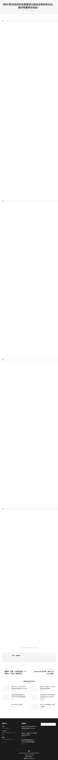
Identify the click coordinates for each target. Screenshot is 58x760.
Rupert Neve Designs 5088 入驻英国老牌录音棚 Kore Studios (19, 687)
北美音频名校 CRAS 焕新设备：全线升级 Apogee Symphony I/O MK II (48, 696)
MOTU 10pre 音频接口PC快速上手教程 (47, 705)
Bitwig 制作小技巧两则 (17, 704)
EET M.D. (26, 647)
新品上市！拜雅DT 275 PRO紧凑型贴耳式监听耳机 (47, 687)
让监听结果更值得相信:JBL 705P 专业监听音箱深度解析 (18, 696)
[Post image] (6, 689)
